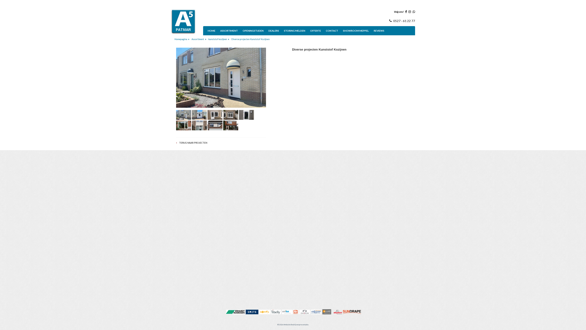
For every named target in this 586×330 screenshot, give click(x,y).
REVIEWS (379, 30)
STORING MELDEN (294, 30)
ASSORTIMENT (229, 30)
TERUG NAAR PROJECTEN (193, 142)
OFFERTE (315, 30)
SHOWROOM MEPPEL (356, 30)
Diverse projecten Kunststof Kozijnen (250, 39)
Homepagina (180, 39)
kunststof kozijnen (217, 39)
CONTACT (332, 30)
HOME (211, 30)
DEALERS (273, 30)
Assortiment (198, 39)
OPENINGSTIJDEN (253, 30)
